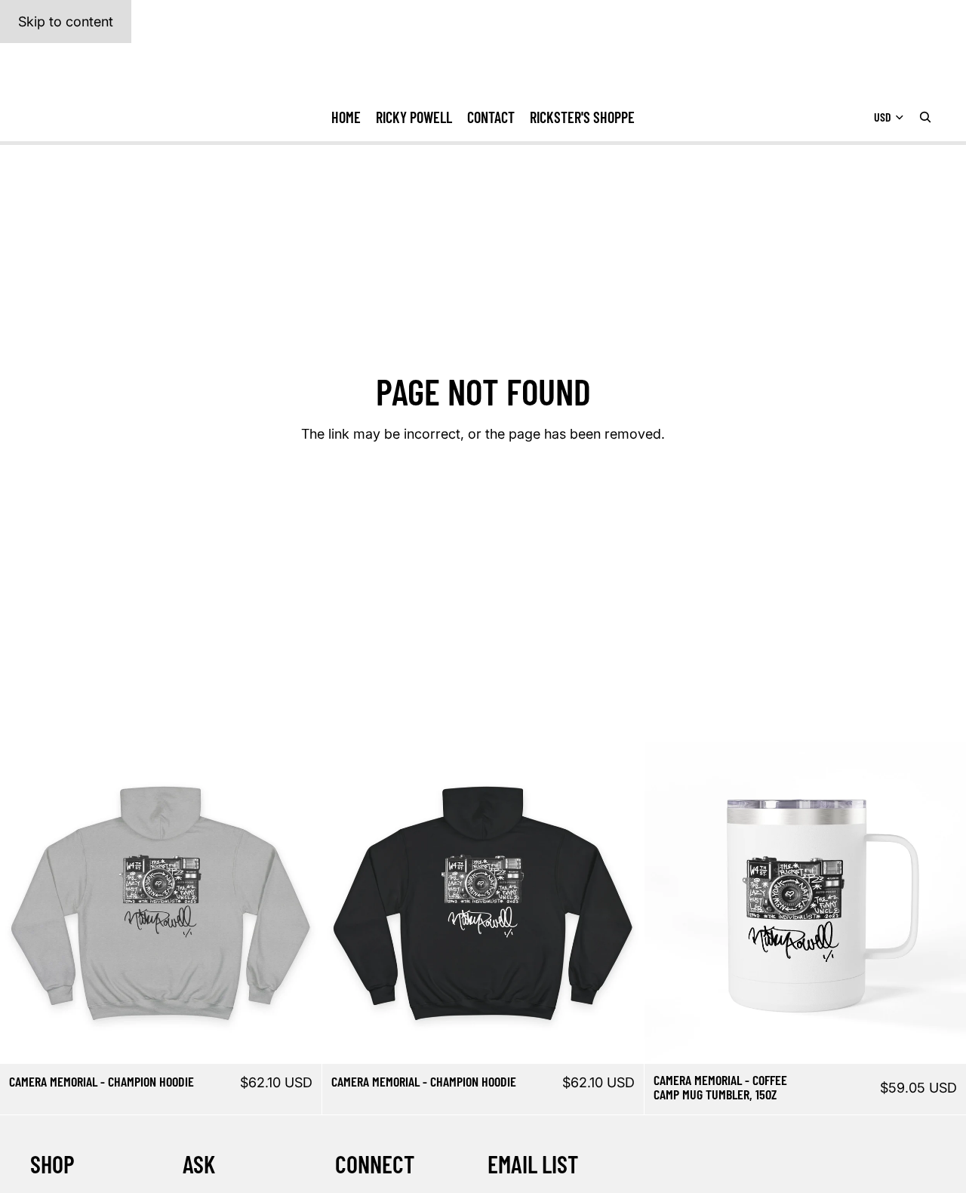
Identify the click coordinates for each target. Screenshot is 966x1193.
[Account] (886, 68)
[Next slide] (298, 903)
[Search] (925, 117)
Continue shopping (483, 492)
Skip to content (65, 21)
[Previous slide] (22, 903)
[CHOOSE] (298, 1040)
